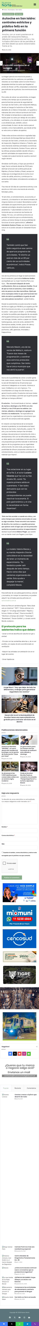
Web (3, 844)
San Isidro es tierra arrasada (25, 1297)
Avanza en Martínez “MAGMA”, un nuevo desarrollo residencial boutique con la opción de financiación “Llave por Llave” (10, 751)
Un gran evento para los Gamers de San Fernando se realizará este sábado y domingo (28, 750)
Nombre (5, 827)
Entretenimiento (8, 14)
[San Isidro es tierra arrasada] (7, 1300)
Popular (6, 1088)
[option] (19, 63)
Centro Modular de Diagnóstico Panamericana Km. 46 (25, 1258)
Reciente (18, 1088)
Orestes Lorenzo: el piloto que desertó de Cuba (26, 1096)
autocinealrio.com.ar (9, 600)
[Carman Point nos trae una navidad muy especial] (7, 1249)
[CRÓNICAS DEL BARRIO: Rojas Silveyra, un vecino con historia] (7, 1280)
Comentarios (31, 1088)
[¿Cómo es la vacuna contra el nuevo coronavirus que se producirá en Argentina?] (7, 1270)
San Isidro (19, 9)
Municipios (11, 9)
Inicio (5, 9)
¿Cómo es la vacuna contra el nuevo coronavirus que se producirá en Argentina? (25, 1270)
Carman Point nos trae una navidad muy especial (24, 1248)
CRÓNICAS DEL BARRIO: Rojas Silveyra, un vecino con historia (25, 1279)
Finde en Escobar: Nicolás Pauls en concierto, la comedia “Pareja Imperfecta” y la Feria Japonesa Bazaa (28, 778)
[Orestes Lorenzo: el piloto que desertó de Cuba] (7, 1169)
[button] (19, 1071)
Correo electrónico (8, 835)
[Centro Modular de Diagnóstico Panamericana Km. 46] (7, 1260)
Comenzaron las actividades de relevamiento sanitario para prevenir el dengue (25, 1289)
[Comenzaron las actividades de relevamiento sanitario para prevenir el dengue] (7, 1290)
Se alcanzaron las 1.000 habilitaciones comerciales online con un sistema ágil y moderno (10, 777)
